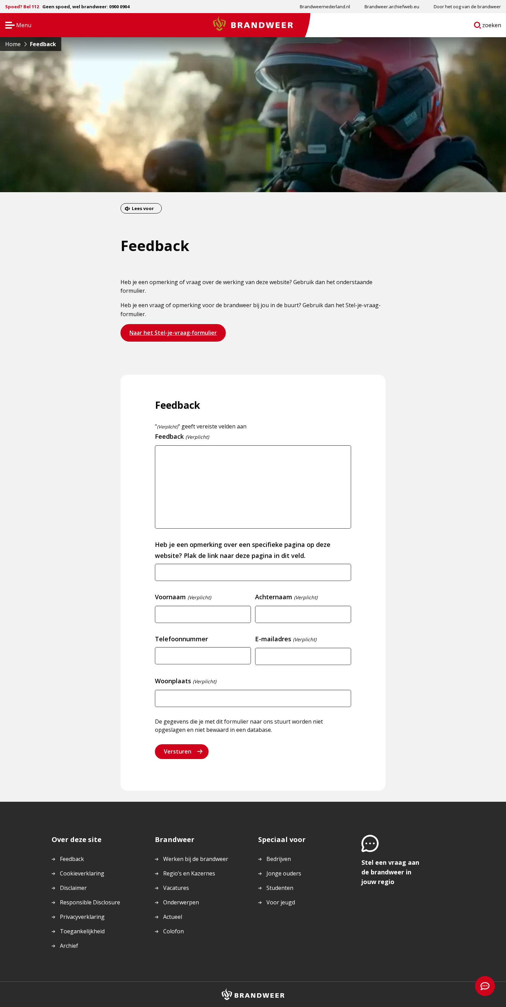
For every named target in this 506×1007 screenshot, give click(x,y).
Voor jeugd (280, 902)
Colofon (173, 931)
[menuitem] (325, 6)
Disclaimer (73, 888)
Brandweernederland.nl (325, 6)
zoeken (492, 26)
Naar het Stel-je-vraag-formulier (173, 335)
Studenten (279, 888)
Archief (69, 945)
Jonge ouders (283, 873)
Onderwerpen (181, 902)
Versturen (177, 751)
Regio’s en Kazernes (189, 873)
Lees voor (143, 208)
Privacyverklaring (82, 917)
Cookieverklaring (82, 873)
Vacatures (176, 888)
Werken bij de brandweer (195, 859)
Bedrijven (278, 859)
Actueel (172, 917)
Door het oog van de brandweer (467, 6)
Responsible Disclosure (90, 902)
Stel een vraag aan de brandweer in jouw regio (390, 872)
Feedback (72, 859)
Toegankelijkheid (82, 931)
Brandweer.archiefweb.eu (392, 6)
